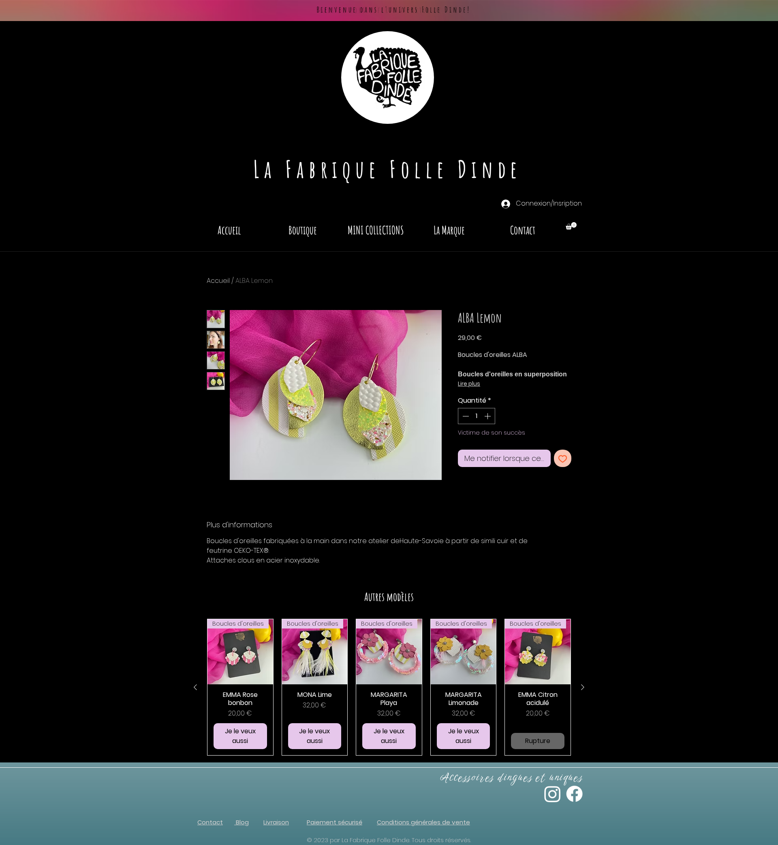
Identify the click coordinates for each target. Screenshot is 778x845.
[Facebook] (574, 794)
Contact (210, 822)
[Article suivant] (583, 687)
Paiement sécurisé (334, 822)
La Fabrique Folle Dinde (387, 169)
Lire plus (469, 384)
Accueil (218, 280)
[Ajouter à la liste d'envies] (562, 458)
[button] (571, 225)
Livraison (276, 822)
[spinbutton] (476, 416)
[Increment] (488, 416)
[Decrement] (464, 416)
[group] (389, 687)
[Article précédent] (195, 687)
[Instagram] (552, 794)
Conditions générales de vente (423, 822)
